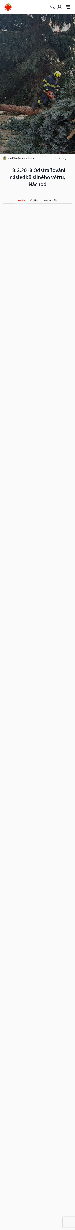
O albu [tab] (34, 200)
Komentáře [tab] (50, 200)
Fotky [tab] (21, 200)
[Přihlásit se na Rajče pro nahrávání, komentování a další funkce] (59, 7)
